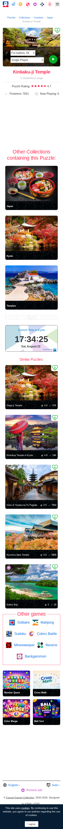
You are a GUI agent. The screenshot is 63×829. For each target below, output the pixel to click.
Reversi (50, 645)
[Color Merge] (16, 708)
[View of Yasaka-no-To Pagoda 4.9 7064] (31, 482)
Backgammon (35, 656)
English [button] (13, 785)
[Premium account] (35, 4)
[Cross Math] (46, 680)
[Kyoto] (31, 233)
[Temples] (31, 283)
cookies (25, 808)
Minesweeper (24, 645)
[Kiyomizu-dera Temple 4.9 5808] (31, 532)
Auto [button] (55, 785)
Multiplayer (13, 4)
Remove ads (34, 790)
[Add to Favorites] (56, 31)
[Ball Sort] (46, 708)
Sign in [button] (49, 4)
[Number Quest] (16, 680)
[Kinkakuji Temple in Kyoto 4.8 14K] (31, 432)
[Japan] (31, 183)
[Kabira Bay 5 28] (31, 582)
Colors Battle (46, 634)
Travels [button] (28, 4)
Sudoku (19, 634)
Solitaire (23, 622)
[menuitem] (13, 4)
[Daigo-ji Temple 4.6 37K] (31, 382)
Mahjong (47, 622)
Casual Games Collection (20, 797)
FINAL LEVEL (32, 803)
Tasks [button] (20, 4)
